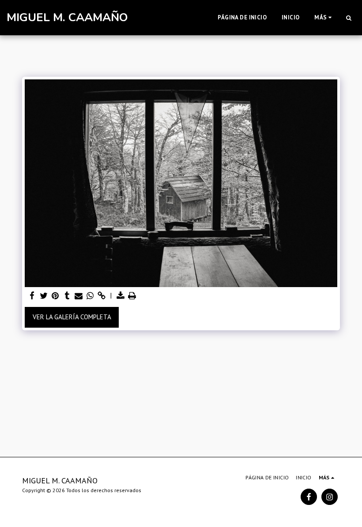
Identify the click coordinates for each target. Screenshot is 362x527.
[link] (102, 296)
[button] (348, 18)
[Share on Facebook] (32, 296)
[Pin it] (55, 296)
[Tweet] (44, 296)
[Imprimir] (132, 296)
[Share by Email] (79, 296)
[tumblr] (67, 296)
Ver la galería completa (72, 317)
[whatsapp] (90, 296)
